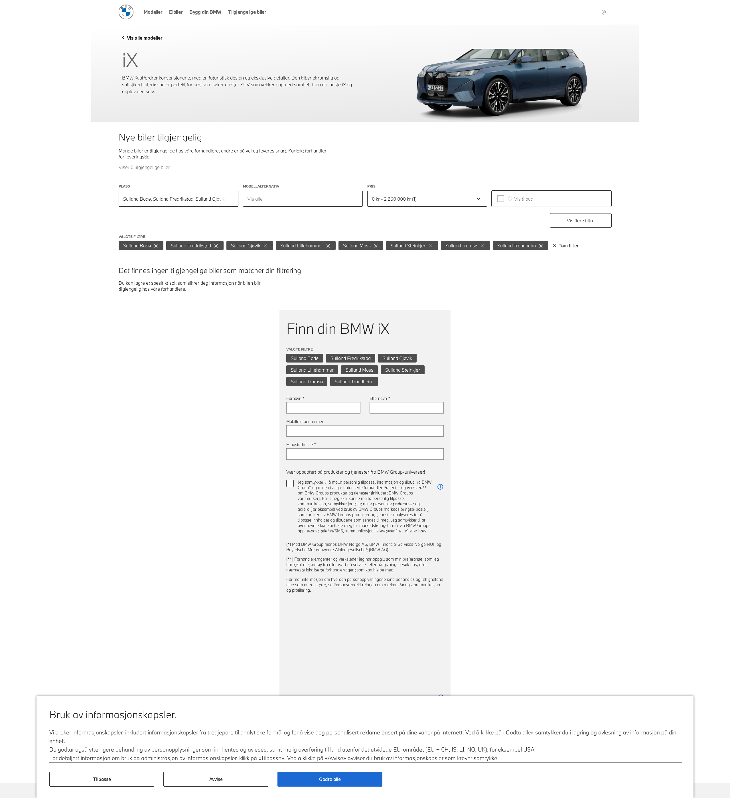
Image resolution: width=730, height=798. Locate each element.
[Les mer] (440, 487)
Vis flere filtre (581, 220)
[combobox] (303, 199)
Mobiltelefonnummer (304, 421)
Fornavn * (295, 398)
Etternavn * (380, 398)
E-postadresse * (301, 444)
